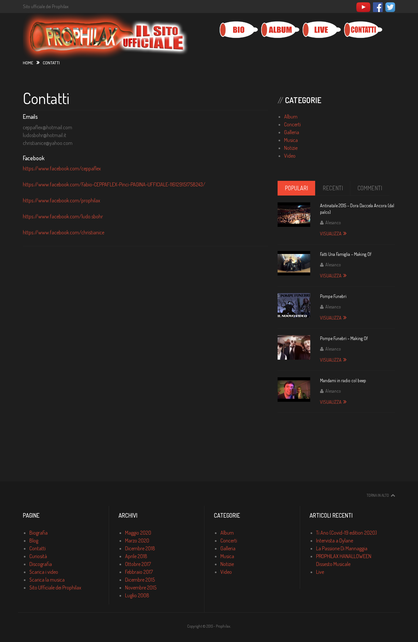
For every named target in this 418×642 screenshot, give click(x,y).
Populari (296, 188)
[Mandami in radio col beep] (294, 389)
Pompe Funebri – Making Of (344, 338)
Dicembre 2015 (140, 579)
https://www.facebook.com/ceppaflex (62, 168)
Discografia (40, 564)
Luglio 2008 (137, 595)
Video (290, 155)
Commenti (370, 188)
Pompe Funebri (333, 296)
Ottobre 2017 (138, 564)
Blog (33, 540)
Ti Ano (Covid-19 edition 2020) (346, 532)
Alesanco (333, 222)
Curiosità (38, 556)
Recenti (333, 188)
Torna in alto (378, 495)
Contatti (46, 98)
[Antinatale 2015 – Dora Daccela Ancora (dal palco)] (294, 214)
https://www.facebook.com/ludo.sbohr (63, 216)
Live (320, 572)
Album (290, 116)
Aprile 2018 (136, 556)
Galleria (291, 132)
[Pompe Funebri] (294, 305)
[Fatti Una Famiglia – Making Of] (294, 263)
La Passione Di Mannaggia (341, 548)
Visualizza (331, 233)
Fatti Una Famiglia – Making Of (345, 254)
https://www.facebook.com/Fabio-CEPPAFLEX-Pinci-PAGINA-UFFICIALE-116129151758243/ (114, 184)
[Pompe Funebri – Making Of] (294, 347)
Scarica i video (43, 572)
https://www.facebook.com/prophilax (61, 200)
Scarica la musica (47, 579)
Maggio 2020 (138, 532)
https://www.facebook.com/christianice (63, 232)
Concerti (292, 124)
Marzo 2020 (137, 540)
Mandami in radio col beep (343, 380)
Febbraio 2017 (139, 572)
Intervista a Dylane (334, 540)
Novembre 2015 (140, 587)
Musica (291, 140)
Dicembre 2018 (140, 548)
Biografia (38, 532)
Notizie (290, 148)
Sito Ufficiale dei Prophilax (55, 587)
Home (28, 62)
